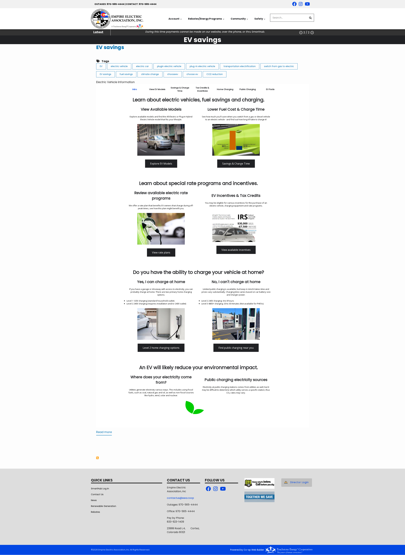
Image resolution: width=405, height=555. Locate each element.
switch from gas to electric (279, 66)
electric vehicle (119, 66)
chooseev (172, 74)
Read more (104, 432)
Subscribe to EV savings (97, 458)
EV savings (110, 47)
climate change (150, 74)
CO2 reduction (214, 74)
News (94, 500)
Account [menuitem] (175, 20)
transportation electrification (240, 66)
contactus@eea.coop (180, 498)
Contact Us (97, 494)
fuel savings (126, 74)
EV (101, 66)
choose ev (192, 74)
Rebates (95, 512)
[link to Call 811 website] (259, 483)
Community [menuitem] (239, 20)
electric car (142, 66)
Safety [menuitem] (260, 20)
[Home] (117, 18)
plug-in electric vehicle (202, 66)
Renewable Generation (103, 506)
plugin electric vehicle (169, 66)
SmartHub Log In (100, 488)
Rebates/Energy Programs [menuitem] (206, 20)
